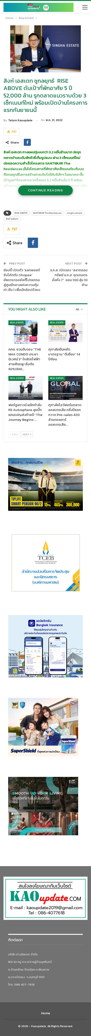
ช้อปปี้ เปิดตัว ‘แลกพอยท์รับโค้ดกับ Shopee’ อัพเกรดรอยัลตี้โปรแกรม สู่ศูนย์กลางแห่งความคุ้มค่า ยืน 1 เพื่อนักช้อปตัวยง (22, 279)
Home (45, 1013)
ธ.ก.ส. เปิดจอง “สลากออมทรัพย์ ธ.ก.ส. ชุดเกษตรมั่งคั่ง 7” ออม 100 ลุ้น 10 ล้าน (69, 277)
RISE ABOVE (21, 213)
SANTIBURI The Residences (47, 213)
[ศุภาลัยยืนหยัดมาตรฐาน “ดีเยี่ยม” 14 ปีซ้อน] (65, 332)
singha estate (74, 213)
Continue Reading (45, 190)
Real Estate (17, 322)
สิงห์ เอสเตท (12, 219)
